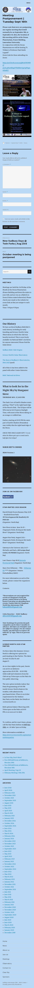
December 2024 (10, 821)
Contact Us (7, 968)
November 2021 (9, 884)
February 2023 (9, 859)
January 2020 (9, 930)
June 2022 (7, 872)
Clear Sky (6, 972)
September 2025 (10, 800)
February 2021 (9, 902)
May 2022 (7, 874)
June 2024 (8, 828)
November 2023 (10, 844)
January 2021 (9, 905)
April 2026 (8, 790)
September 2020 (10, 915)
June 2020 (8, 922)
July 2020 (7, 920)
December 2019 (9, 933)
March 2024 (8, 833)
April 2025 (8, 811)
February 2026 (9, 793)
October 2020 (9, 912)
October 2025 (9, 798)
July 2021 (7, 892)
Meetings (6, 959)
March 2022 (8, 877)
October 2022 (9, 866)
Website (6, 209)
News (25, 143)
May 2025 (7, 808)
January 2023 (9, 861)
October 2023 (9, 846)
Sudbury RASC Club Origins (12, 350)
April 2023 (8, 856)
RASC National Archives (11, 375)
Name (5, 192)
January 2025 (9, 818)
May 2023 (7, 854)
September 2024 (10, 826)
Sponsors (6, 977)
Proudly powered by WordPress (12, 984)
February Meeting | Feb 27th (14, 773)
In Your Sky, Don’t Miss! (12, 757)
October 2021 (9, 887)
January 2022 (9, 882)
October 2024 (9, 823)
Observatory (7, 963)
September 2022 (10, 869)
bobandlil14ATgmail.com (12, 607)
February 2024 (9, 836)
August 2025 (8, 803)
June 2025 (7, 805)
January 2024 (9, 838)
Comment (7, 164)
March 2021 (8, 899)
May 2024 (7, 831)
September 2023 (10, 849)
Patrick (7, 143)
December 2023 (10, 841)
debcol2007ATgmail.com (12, 616)
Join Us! (5, 954)
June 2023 (7, 851)
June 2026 (8, 788)
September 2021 (10, 889)
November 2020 (10, 910)
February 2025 (9, 816)
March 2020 (8, 925)
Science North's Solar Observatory (15, 355)
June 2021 (7, 894)
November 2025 (10, 795)
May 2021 (7, 897)
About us (6, 950)
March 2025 (8, 813)
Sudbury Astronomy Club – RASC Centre (14, 982)
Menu (28, 3)
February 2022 (9, 879)
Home (5, 941)
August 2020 (9, 917)
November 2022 (10, 864)
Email (5, 201)
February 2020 (9, 927)
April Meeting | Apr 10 (12, 770)
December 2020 (10, 907)
